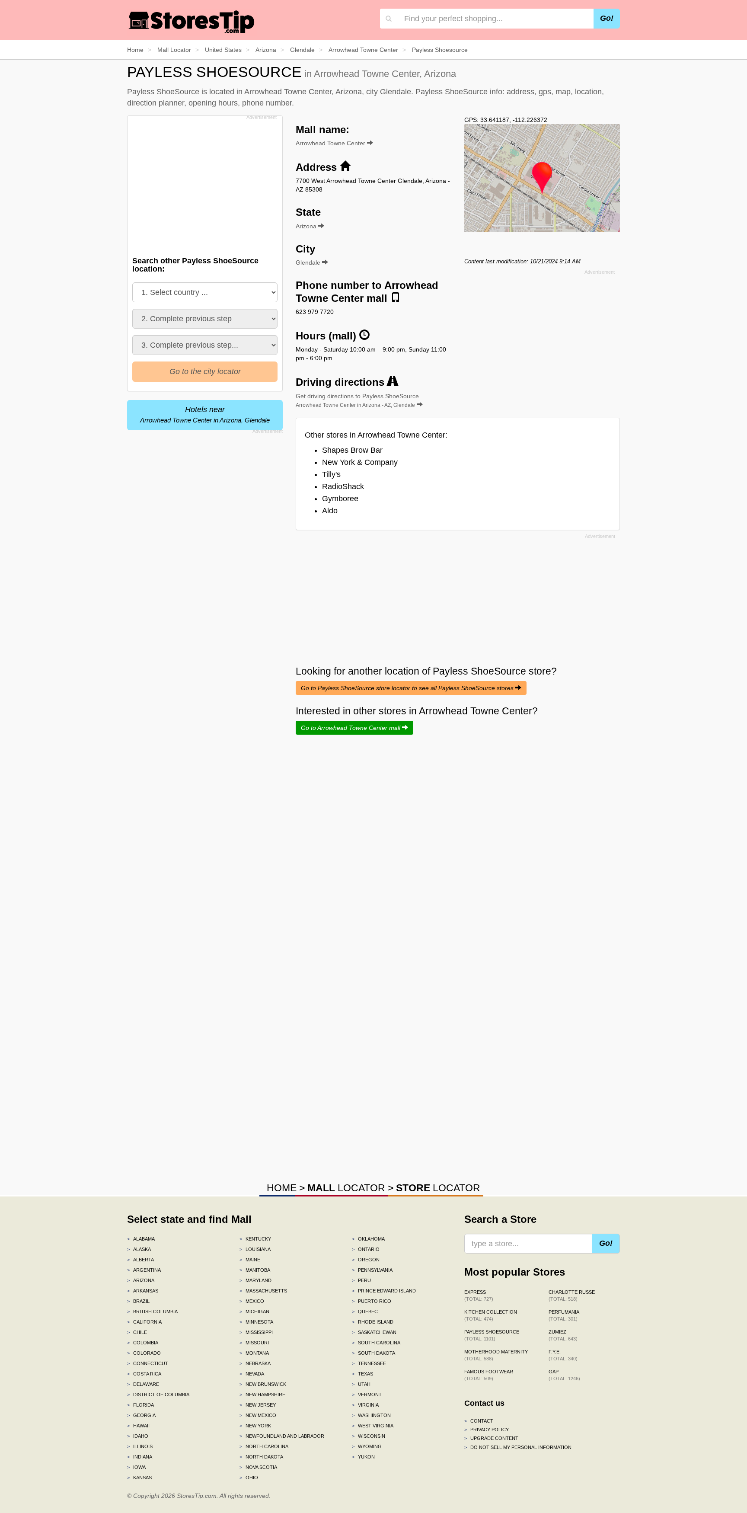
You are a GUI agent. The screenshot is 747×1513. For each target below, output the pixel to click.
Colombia (142, 1342)
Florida (140, 1404)
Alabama (141, 1238)
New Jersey (257, 1404)
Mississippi (256, 1332)
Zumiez (563, 1335)
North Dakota (261, 1456)
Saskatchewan (374, 1332)
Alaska (139, 1249)
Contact (478, 1420)
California (144, 1321)
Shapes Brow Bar (352, 450)
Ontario (366, 1249)
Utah (361, 1384)
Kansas (139, 1477)
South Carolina (376, 1342)
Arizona (140, 1280)
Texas (362, 1373)
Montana (254, 1353)
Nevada (251, 1373)
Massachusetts (263, 1290)
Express (478, 1295)
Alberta (140, 1259)
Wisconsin (368, 1436)
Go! (606, 18)
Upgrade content (491, 1438)
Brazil (138, 1301)
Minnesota (256, 1321)
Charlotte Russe (572, 1295)
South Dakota (373, 1353)
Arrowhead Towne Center (331, 143)
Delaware (143, 1384)
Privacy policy (486, 1429)
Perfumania (564, 1315)
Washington (371, 1415)
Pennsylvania (372, 1270)
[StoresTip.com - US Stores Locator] (192, 21)
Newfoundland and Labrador (281, 1436)
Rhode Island (372, 1321)
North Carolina (263, 1446)
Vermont (367, 1394)
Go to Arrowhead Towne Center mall (351, 727)
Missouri (254, 1342)
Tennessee (369, 1363)
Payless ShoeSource (491, 1335)
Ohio (248, 1477)
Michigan (254, 1311)
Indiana (139, 1456)
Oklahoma (368, 1238)
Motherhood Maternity (496, 1355)
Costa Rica (144, 1373)
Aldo (330, 510)
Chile (137, 1332)
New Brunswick (262, 1384)
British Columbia (152, 1311)
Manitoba (254, 1270)
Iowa (136, 1467)
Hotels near (205, 414)
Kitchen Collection (490, 1315)
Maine (249, 1259)
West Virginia (372, 1425)
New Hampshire (262, 1394)
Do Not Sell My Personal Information (517, 1447)
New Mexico (257, 1415)
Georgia (141, 1415)
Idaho (137, 1436)
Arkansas (142, 1290)
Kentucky (255, 1238)
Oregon (366, 1259)
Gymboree (340, 498)
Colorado (144, 1353)
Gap (564, 1375)
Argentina (144, 1270)
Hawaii (138, 1425)
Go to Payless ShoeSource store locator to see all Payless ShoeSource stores (408, 688)
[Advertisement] (204, 183)
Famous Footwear (488, 1375)
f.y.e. (563, 1355)
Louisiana (255, 1249)
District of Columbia (158, 1394)
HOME (282, 1187)
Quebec (365, 1311)
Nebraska (255, 1363)
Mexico (251, 1301)
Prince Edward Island (384, 1290)
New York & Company (360, 462)
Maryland (255, 1280)
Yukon (363, 1456)
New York (255, 1425)
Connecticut (147, 1363)
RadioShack (343, 486)
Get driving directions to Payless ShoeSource (357, 400)
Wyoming (367, 1446)
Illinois (140, 1446)
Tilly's (331, 474)
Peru (361, 1280)
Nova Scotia (258, 1467)
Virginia (365, 1404)
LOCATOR (346, 1187)
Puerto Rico (371, 1301)
